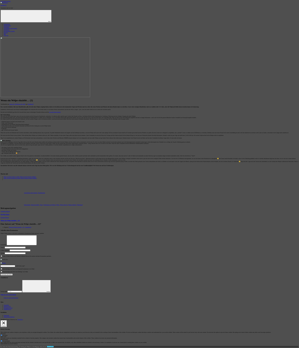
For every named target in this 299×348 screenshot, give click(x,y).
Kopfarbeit (6, 27)
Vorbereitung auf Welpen (49, 205)
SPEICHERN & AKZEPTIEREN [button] (9, 343)
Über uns (6, 35)
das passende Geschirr (9, 31)
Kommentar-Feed (8, 308)
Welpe (57, 205)
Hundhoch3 (3, 5)
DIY (5, 34)
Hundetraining (7, 25)
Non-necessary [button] (4, 339)
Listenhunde (7, 24)
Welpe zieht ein (64, 205)
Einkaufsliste (27, 205)
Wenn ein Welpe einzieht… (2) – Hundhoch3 (20, 227)
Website (3, 253)
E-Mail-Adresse (5, 250)
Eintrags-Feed (7, 306)
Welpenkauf (80, 205)
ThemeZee (20, 319)
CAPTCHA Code (19, 266)
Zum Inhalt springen (6, 1)
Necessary (5, 335)
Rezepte (6, 32)
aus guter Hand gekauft (55, 112)
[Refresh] (3, 263)
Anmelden (6, 305)
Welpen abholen (72, 205)
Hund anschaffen (35, 205)
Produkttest (6, 30)
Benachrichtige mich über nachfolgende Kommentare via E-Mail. (18, 269)
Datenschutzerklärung (9, 317)
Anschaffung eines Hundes (10, 28)
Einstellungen (50, 346)
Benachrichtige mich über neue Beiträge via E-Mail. (15, 271)
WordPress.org (7, 309)
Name (3, 247)
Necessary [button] (3, 333)
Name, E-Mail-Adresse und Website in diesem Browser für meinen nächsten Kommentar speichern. (26, 256)
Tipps (41, 205)
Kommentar (3, 244)
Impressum (6, 315)
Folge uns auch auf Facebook (8, 294)
